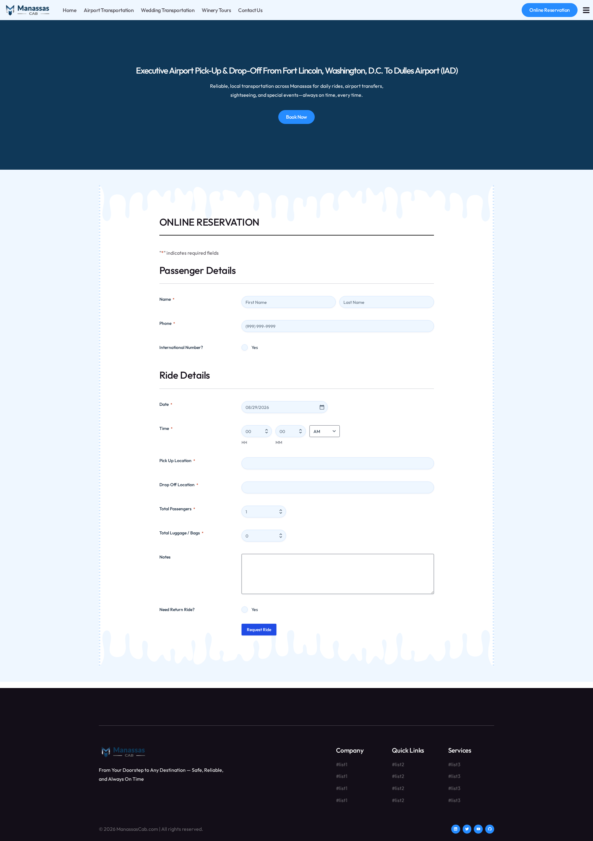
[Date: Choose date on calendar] (321, 407)
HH (244, 442)
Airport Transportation (108, 10)
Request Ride (259, 629)
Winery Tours (216, 10)
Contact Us (250, 10)
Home (69, 10)
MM (278, 442)
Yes (254, 347)
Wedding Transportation (167, 10)
